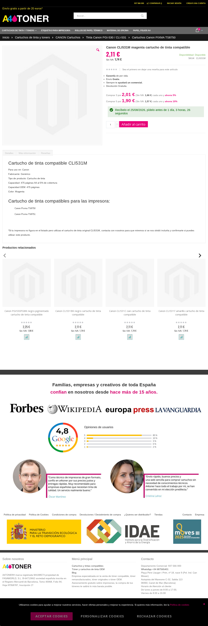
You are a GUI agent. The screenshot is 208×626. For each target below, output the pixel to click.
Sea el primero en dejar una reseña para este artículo (150, 69)
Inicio (5, 37)
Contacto (187, 514)
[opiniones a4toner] (55, 498)
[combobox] (110, 15)
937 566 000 (139, 3)
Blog (74, 572)
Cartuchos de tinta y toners (32, 37)
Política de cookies (179, 604)
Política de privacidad (15, 514)
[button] (98, 52)
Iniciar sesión (174, 3)
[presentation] (9, 152)
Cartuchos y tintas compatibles (87, 566)
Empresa (199, 514)
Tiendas (158, 514)
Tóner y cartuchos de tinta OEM (88, 569)
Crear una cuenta (196, 3)
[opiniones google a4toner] (104, 414)
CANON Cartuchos (68, 37)
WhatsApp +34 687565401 (155, 569)
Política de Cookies (39, 514)
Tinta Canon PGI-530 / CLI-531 (106, 37)
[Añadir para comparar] (26, 337)
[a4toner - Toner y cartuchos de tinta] (25, 18)
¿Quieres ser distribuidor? (137, 514)
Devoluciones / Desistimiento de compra (100, 514)
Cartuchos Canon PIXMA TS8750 (154, 37)
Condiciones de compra (64, 514)
